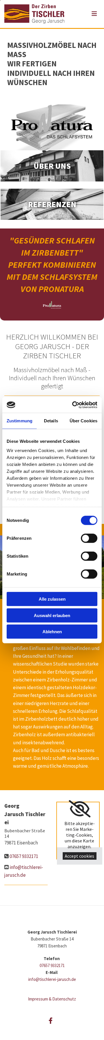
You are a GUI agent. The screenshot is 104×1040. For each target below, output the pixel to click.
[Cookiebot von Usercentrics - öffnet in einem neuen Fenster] (73, 404)
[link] (79, 809)
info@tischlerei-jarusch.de (52, 979)
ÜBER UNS (52, 166)
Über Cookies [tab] (83, 420)
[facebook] (50, 1020)
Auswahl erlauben (52, 615)
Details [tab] (51, 420)
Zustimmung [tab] (19, 420)
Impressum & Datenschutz (52, 999)
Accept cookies (79, 856)
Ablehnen (52, 631)
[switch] (89, 538)
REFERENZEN (52, 204)
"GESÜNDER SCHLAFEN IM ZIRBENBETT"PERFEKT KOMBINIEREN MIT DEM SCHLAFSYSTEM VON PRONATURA (52, 264)
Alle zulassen (52, 599)
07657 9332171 (24, 856)
